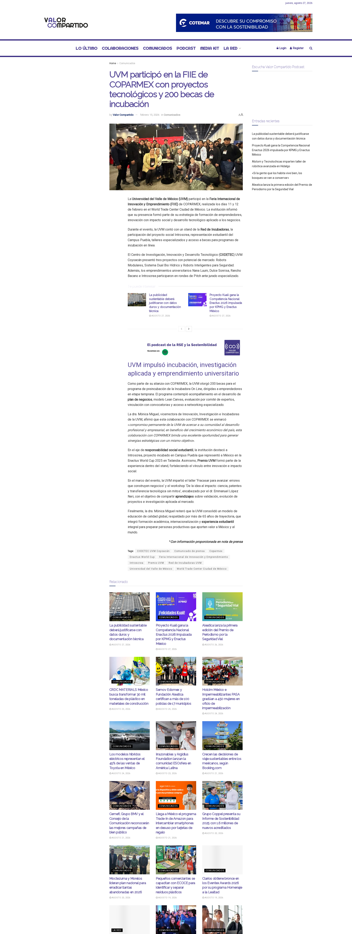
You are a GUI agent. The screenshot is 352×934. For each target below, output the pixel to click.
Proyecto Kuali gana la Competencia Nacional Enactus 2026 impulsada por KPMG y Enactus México (226, 302)
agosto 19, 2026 (167, 897)
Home (112, 63)
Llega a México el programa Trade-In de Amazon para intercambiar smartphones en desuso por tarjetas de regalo (176, 823)
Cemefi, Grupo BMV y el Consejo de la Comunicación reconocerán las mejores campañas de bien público (129, 823)
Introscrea (136, 562)
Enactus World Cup (142, 557)
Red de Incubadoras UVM (185, 562)
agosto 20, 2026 (213, 833)
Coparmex (215, 551)
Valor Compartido (123, 114)
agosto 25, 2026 (120, 709)
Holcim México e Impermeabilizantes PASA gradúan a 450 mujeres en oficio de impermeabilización (221, 699)
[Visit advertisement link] (244, 23)
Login (282, 48)
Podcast (186, 48)
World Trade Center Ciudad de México (202, 568)
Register (298, 48)
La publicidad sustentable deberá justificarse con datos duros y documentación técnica (165, 302)
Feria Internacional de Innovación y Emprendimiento (193, 557)
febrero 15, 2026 (149, 114)
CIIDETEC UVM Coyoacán (153, 551)
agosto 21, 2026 (213, 773)
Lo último (86, 48)
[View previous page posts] (181, 329)
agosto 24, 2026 (213, 713)
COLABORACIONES (120, 48)
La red (231, 48)
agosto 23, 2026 (167, 773)
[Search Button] (310, 48)
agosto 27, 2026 (160, 315)
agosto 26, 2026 (213, 644)
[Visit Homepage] (65, 23)
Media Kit (209, 48)
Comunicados (157, 48)
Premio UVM (156, 562)
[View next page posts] (189, 329)
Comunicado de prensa (189, 551)
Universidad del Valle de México (151, 568)
